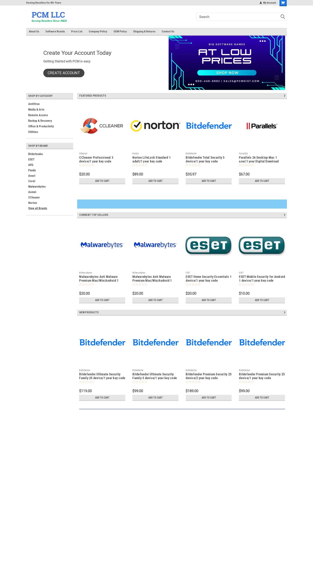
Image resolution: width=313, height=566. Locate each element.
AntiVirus (34, 104)
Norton (32, 203)
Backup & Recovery (40, 120)
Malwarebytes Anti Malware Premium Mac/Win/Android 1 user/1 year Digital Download (152, 280)
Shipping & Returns (144, 31)
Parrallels (243, 153)
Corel (31, 181)
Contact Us (168, 31)
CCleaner (34, 197)
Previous (282, 95)
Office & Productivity (41, 126)
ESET (31, 159)
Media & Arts (36, 109)
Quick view (102, 148)
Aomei (32, 192)
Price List (76, 31)
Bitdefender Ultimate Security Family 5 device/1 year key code (154, 376)
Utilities (33, 132)
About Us (34, 31)
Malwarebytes (37, 186)
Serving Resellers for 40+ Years (43, 2)
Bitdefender (35, 154)
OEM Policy (120, 31)
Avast (31, 175)
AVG (30, 165)
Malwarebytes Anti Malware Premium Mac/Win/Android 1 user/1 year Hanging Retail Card (101, 280)
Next (285, 95)
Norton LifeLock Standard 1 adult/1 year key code (151, 159)
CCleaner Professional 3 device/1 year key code (96, 159)
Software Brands (55, 31)
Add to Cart (102, 180)
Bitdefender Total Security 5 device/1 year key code (205, 159)
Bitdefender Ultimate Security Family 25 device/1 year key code (102, 376)
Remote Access (38, 115)
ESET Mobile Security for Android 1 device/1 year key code (262, 278)
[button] (63, 73)
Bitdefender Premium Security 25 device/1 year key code (262, 376)
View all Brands (37, 208)
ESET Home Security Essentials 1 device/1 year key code (208, 278)
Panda (32, 170)
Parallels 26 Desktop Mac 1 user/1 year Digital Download (259, 159)
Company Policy (98, 31)
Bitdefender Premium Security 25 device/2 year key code (208, 376)
